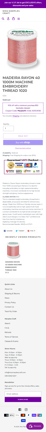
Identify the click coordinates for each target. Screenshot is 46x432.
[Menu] (18, 18)
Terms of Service (11, 337)
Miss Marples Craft (11, 12)
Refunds (8, 332)
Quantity (6, 124)
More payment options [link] (23, 148)
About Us (8, 289)
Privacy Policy (10, 302)
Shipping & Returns (12, 293)
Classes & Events (11, 341)
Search (7, 323)
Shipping (16, 116)
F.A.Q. (7, 328)
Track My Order (11, 311)
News (7, 298)
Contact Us (9, 307)
